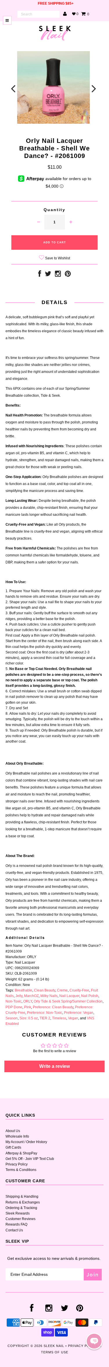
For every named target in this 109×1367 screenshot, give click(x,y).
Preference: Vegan (78, 1013)
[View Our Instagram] (58, 275)
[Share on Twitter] (48, 275)
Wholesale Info (17, 1136)
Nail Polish (89, 996)
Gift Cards (13, 1147)
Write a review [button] (54, 1066)
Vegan (73, 1018)
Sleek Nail (54, 1346)
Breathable (23, 990)
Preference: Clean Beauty (53, 1007)
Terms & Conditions (21, 1170)
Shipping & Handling (22, 1196)
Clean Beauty (44, 990)
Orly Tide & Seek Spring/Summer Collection (68, 1001)
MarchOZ (31, 996)
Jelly (18, 996)
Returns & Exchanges (23, 1202)
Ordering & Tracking (21, 1208)
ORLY (27, 1001)
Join (93, 1274)
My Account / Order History (26, 1142)
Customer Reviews (20, 1219)
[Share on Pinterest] (68, 275)
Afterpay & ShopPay (21, 1153)
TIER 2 (45, 1018)
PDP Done (14, 1007)
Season (12, 1018)
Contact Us (14, 1230)
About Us (13, 1131)
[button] (94, 1341)
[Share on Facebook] (39, 275)
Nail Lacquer (69, 996)
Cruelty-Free (79, 990)
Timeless (59, 1018)
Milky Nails (49, 996)
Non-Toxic (14, 1001)
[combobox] (38, 14)
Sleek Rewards (18, 1213)
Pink (27, 1007)
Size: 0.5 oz (28, 1018)
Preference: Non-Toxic (44, 1013)
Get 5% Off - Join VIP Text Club (30, 1159)
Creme (62, 990)
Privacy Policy (17, 1164)
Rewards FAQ (16, 1224)
